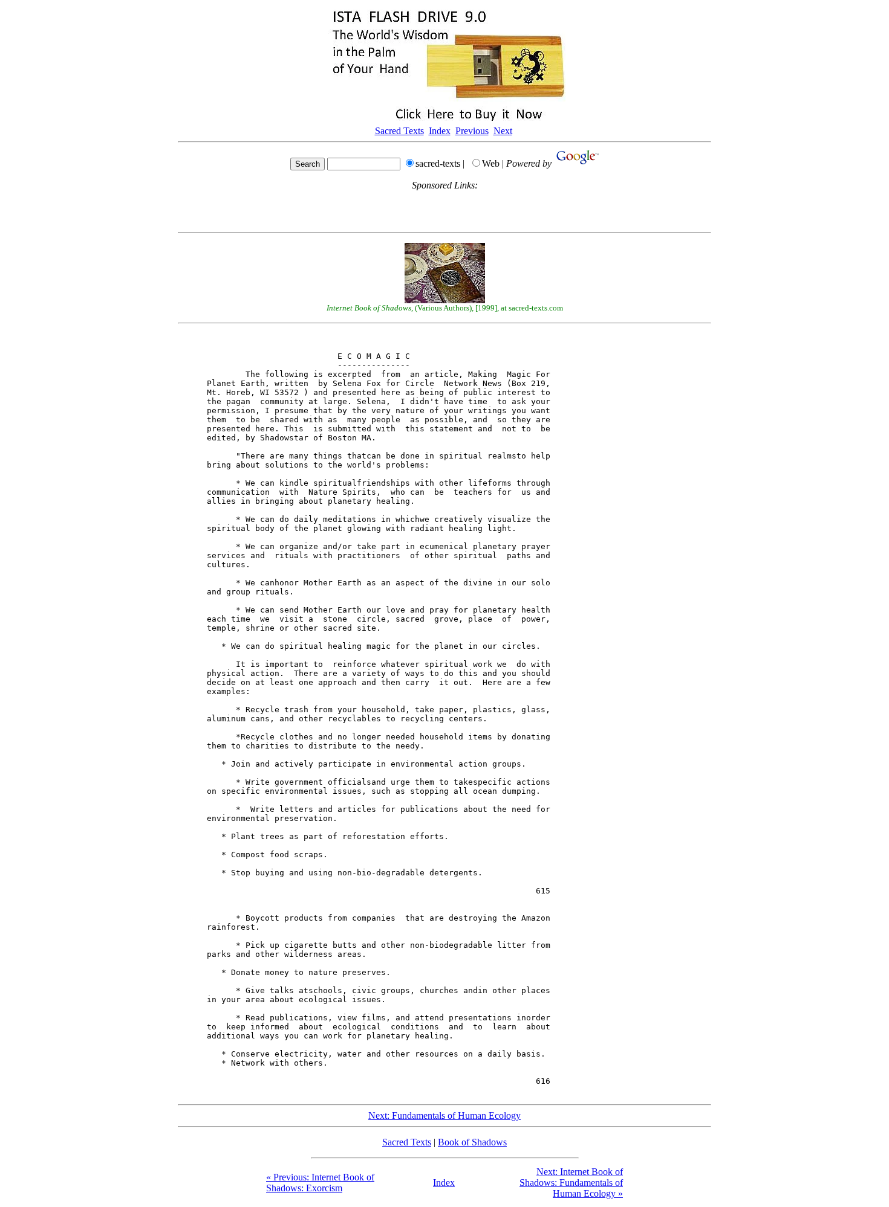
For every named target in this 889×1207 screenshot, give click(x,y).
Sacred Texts (399, 131)
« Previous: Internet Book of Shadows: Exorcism (320, 1182)
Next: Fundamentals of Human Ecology (444, 1115)
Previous (472, 131)
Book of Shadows (472, 1142)
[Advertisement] (444, 209)
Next (502, 131)
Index (440, 131)
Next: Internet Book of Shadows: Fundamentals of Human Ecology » (571, 1183)
